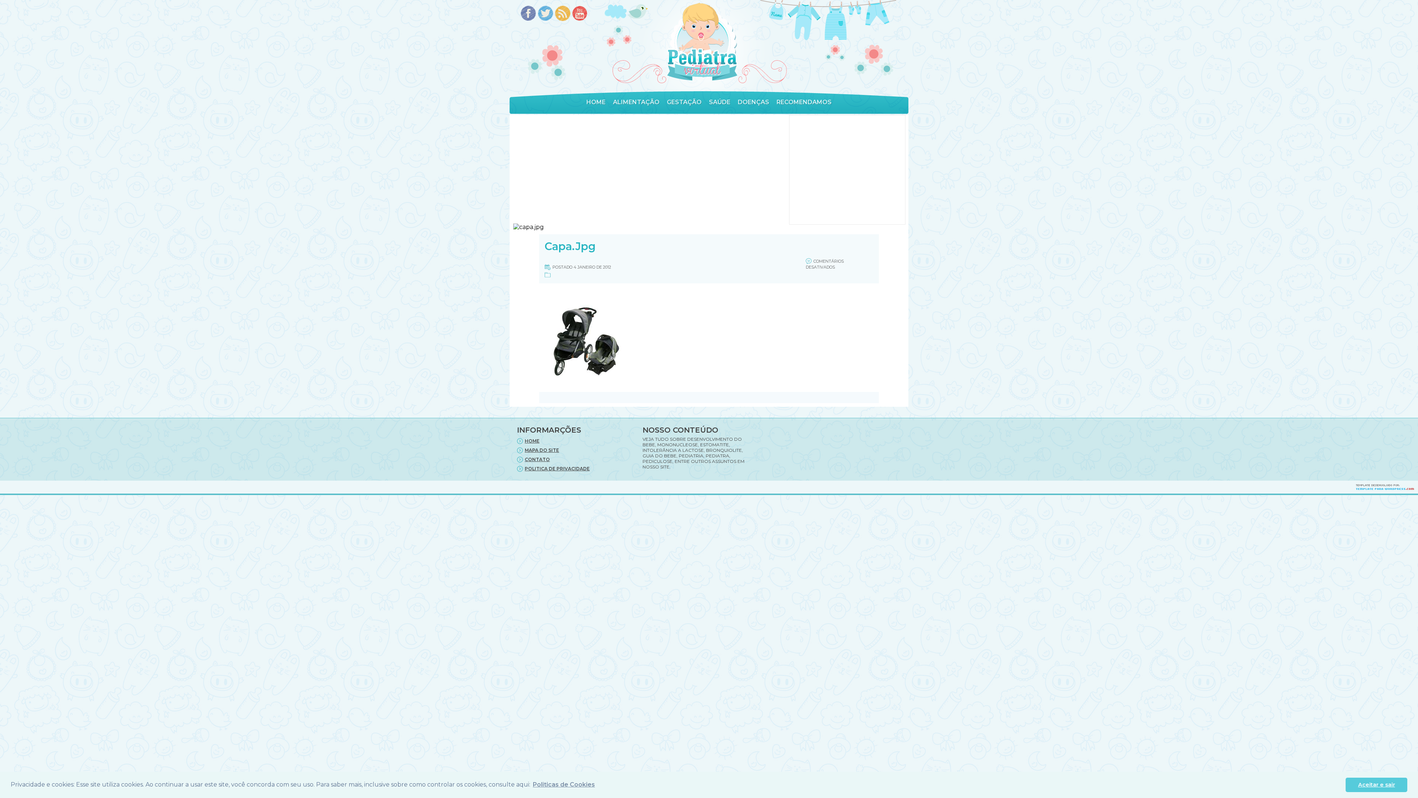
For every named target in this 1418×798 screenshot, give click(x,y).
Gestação (684, 102)
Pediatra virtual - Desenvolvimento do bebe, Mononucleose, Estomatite (702, 42)
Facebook (528, 14)
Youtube (580, 14)
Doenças (753, 102)
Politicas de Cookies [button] (564, 784)
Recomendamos (804, 102)
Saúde (719, 102)
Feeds (563, 14)
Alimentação (636, 102)
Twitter (546, 14)
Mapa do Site (542, 450)
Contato (537, 459)
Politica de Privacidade (557, 468)
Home (596, 102)
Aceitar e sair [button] (1376, 784)
